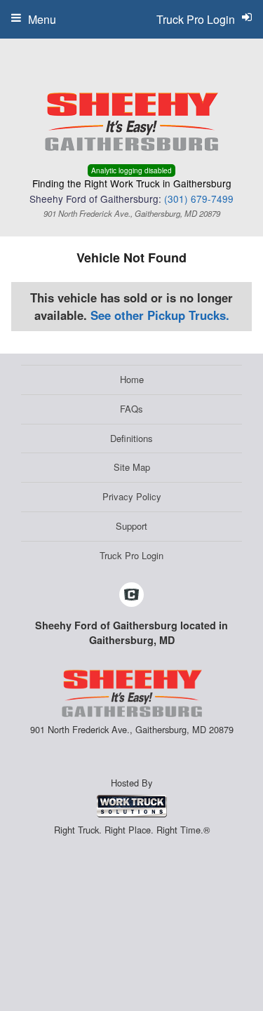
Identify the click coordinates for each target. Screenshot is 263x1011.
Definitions (131, 438)
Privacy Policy (131, 496)
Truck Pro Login (131, 555)
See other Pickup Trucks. (159, 315)
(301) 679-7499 (199, 199)
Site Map (132, 467)
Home (132, 379)
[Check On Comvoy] (131, 595)
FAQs (131, 408)
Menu (42, 19)
